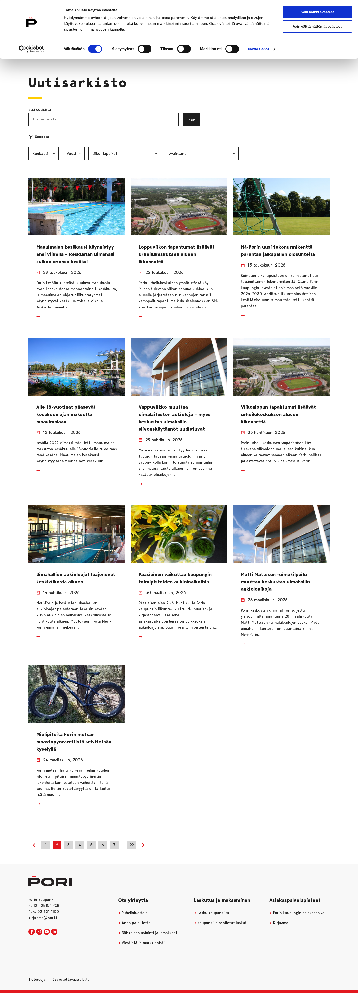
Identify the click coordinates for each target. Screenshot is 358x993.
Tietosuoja (36, 979)
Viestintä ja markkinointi (143, 942)
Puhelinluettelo (134, 913)
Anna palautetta (136, 923)
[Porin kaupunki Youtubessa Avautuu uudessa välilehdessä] (47, 932)
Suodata (42, 137)
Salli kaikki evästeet (317, 12)
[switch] (144, 49)
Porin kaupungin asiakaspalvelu (300, 913)
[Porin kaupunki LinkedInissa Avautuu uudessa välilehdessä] (54, 932)
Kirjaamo (280, 923)
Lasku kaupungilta (212, 913)
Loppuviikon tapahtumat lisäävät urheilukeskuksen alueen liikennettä (177, 254)
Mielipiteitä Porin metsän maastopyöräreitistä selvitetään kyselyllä (73, 741)
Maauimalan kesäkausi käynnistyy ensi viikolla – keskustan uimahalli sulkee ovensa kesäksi (75, 254)
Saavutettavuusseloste (71, 979)
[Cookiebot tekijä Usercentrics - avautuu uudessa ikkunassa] (31, 49)
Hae (191, 119)
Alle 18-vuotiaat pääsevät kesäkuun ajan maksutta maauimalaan (66, 414)
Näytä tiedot (258, 49)
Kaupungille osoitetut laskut (221, 923)
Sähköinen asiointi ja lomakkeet (149, 932)
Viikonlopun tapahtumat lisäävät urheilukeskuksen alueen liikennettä (278, 414)
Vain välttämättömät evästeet (317, 26)
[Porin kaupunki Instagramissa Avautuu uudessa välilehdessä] (39, 932)
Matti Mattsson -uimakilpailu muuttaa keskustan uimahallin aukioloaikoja (275, 581)
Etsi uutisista (39, 109)
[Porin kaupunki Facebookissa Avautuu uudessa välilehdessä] (31, 932)
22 (132, 845)
